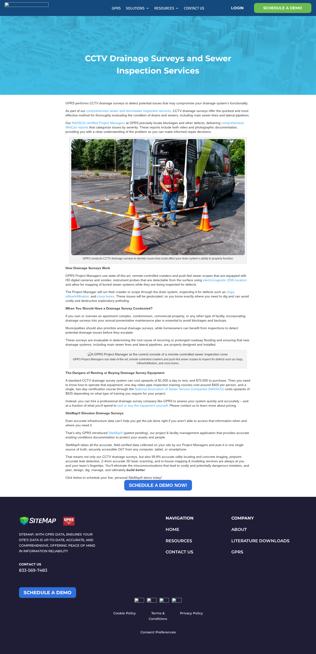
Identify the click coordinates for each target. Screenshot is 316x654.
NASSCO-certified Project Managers (98, 123)
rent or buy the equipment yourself (142, 405)
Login (237, 8)
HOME (172, 529)
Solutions (135, 9)
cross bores (105, 296)
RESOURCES (179, 540)
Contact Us (194, 9)
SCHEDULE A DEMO (282, 8)
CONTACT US (179, 552)
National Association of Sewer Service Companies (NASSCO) (179, 389)
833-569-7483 (33, 570)
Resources (164, 9)
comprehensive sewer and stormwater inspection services (128, 111)
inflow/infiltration (77, 296)
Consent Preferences (158, 632)
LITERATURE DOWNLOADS (260, 540)
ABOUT (239, 529)
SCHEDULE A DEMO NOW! (158, 485)
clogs (230, 292)
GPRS (116, 9)
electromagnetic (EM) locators (225, 280)
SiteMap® (115, 433)
